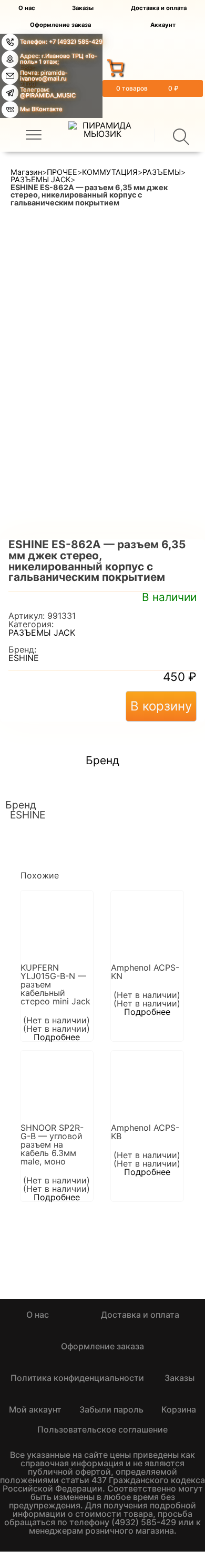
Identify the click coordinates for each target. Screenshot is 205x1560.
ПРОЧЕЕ (62, 172)
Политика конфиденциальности (77, 1378)
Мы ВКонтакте (41, 109)
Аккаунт (163, 25)
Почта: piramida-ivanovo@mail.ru (43, 75)
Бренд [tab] (102, 760)
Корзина (178, 1409)
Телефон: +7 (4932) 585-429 (61, 41)
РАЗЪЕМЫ (161, 172)
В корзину (161, 706)
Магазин (26, 172)
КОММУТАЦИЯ (110, 172)
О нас (26, 8)
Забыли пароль (111, 1409)
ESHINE (23, 658)
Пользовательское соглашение (102, 1429)
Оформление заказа (60, 25)
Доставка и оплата (159, 8)
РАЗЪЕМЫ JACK (40, 179)
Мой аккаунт (35, 1409)
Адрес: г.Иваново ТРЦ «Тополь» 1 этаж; (58, 58)
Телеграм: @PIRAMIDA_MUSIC (48, 92)
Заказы (83, 8)
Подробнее (57, 1037)
